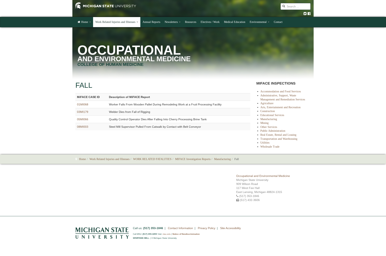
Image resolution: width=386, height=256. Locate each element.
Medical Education (234, 21)
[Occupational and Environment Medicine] (105, 6)
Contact (278, 21)
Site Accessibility (230, 228)
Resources (190, 21)
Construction (267, 111)
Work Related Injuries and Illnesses (115, 21)
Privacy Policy (206, 228)
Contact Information (180, 228)
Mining (264, 122)
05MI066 (82, 119)
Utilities (264, 142)
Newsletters (172, 21)
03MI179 (82, 111)
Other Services (268, 127)
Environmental (258, 21)
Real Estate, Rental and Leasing (278, 134)
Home (85, 21)
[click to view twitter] (305, 14)
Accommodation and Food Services (280, 91)
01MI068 (82, 104)
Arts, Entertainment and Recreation (280, 107)
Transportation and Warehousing (278, 138)
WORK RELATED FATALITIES (152, 159)
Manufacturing (268, 119)
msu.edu (167, 234)
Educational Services (272, 115)
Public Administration (272, 130)
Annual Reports (151, 21)
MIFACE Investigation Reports (192, 159)
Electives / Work (210, 21)
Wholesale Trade (269, 146)
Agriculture (266, 103)
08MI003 (82, 126)
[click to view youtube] (309, 14)
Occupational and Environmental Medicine (263, 175)
